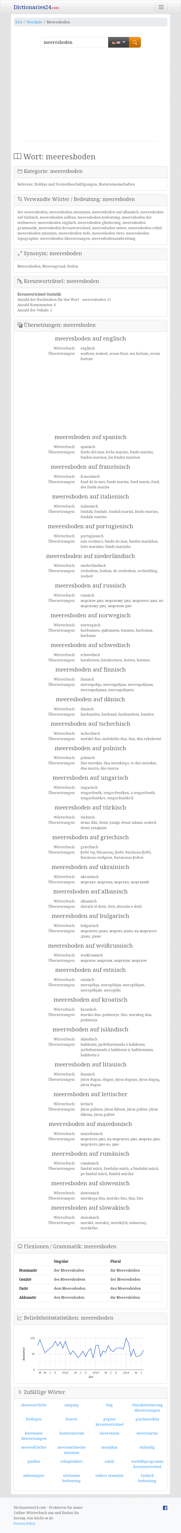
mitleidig (147, 1447)
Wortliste (34, 22)
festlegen (33, 1419)
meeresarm (109, 1433)
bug (109, 1405)
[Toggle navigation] (161, 7)
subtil (109, 1461)
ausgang (71, 1405)
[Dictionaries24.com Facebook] (165, 1507)
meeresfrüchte (33, 1447)
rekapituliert (71, 1461)
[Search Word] (135, 42)
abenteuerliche (34, 1405)
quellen (33, 1461)
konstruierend (71, 1433)
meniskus (109, 1447)
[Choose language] (118, 42)
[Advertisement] (90, 96)
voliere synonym (109, 1475)
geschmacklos (147, 1419)
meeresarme (147, 1433)
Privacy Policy (24, 1523)
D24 (18, 22)
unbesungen (33, 1475)
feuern (71, 1419)
